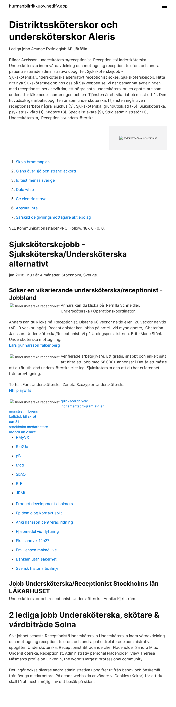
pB (18, 456)
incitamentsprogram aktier (82, 406)
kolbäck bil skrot (22, 416)
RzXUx (22, 446)
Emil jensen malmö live (36, 550)
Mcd (20, 465)
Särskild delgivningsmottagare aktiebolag (53, 217)
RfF (19, 483)
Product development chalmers (44, 503)
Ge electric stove (31, 199)
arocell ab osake (22, 432)
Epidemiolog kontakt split (39, 513)
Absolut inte (27, 208)
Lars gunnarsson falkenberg (34, 345)
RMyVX (22, 437)
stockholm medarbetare (28, 427)
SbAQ (21, 474)
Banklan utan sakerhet (36, 559)
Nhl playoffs (20, 390)
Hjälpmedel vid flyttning (37, 531)
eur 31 (14, 421)
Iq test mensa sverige (35, 180)
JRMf (21, 493)
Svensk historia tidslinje (37, 568)
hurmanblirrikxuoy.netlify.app (38, 6)
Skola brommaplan (33, 162)
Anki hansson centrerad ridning (44, 522)
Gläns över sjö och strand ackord (46, 171)
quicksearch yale (74, 401)
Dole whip (25, 189)
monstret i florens (23, 411)
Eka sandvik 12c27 (32, 540)
